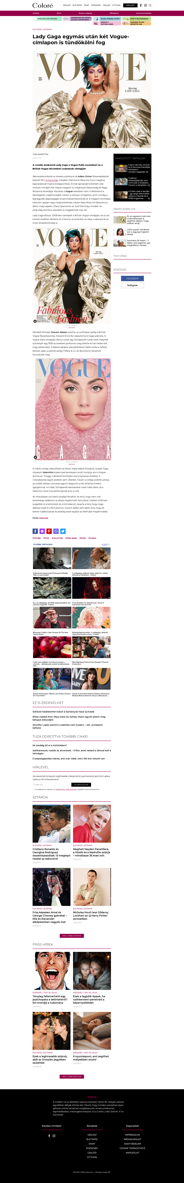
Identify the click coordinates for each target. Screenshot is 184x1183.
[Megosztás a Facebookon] (35, 531)
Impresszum (132, 1135)
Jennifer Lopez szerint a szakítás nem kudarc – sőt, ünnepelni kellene (68, 726)
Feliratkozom (81, 785)
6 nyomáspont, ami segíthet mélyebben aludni (91, 1058)
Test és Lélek (50, 993)
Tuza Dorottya (40, 154)
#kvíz (59, 13)
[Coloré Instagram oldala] (145, 5)
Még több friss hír (71, 1077)
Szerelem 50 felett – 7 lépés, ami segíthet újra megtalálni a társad (138, 242)
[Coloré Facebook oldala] (140, 5)
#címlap (37, 538)
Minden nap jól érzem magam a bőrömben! (77, 19)
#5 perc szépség (85, 13)
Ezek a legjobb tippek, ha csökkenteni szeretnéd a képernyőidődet (89, 999)
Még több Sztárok (72, 936)
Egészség (96, 5)
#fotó (46, 538)
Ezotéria (47, 1053)
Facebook (132, 278)
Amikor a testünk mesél (106, 23)
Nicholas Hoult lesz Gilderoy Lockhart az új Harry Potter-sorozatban (90, 915)
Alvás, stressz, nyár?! (106, 19)
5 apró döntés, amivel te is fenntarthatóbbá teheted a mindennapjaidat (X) (139, 168)
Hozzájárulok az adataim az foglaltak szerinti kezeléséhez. (67, 789)
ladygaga (72, 327)
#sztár (82, 538)
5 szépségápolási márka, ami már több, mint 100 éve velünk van (69, 758)
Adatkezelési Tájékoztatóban (66, 789)
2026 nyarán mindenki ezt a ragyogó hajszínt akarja (138, 231)
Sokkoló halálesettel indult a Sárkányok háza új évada (63, 711)
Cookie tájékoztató (132, 1148)
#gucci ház (57, 538)
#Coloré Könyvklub (143, 13)
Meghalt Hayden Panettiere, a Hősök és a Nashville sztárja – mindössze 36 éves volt (91, 852)
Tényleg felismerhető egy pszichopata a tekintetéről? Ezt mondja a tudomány (50, 999)
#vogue (92, 538)
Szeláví (66, 5)
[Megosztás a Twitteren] (63, 531)
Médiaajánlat (132, 1139)
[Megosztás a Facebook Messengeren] (42, 531)
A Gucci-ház (52, 180)
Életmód (77, 5)
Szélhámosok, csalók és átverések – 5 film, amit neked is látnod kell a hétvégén (72, 752)
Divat (86, 5)
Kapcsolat (132, 1152)
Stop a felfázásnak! (136, 19)
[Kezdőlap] (43, 5)
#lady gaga (71, 538)
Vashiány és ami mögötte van (136, 23)
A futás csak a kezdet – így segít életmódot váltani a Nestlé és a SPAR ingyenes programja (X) (139, 196)
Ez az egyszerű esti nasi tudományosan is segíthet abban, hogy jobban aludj (138, 220)
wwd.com (43, 518)
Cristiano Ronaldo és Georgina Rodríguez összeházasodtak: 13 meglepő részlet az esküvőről (51, 854)
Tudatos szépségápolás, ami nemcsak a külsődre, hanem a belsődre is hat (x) (138, 183)
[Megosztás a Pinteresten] (49, 531)
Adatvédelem (132, 1143)
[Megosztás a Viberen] (56, 531)
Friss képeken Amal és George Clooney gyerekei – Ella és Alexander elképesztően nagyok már (50, 917)
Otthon (116, 5)
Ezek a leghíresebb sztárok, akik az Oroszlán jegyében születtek (50, 1059)
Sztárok (47, 29)
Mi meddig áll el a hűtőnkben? (50, 745)
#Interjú (36, 13)
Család (106, 5)
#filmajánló (114, 13)
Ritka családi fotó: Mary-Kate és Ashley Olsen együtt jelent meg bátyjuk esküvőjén (69, 718)
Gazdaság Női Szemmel (47, 19)
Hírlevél (130, 5)
